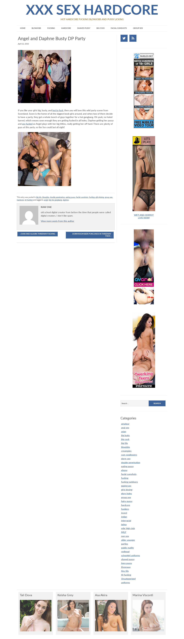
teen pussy (126, 563)
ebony (124, 470)
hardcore (66, 28)
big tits (38, 197)
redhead (125, 552)
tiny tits (125, 571)
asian (123, 432)
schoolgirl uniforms (130, 556)
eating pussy (70, 197)
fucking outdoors (129, 482)
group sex (138, 28)
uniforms (125, 583)
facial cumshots (119, 28)
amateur (125, 424)
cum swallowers (129, 455)
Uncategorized (128, 579)
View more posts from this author (57, 221)
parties (124, 544)
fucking (51, 28)
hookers (125, 509)
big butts (125, 435)
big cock (101, 28)
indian (124, 517)
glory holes (126, 494)
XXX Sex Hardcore (92, 10)
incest (124, 513)
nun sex (125, 536)
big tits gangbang (55, 200)
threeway (126, 567)
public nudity (127, 548)
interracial (126, 521)
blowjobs (36, 28)
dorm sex (125, 459)
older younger (128, 540)
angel (46, 200)
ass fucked (27, 124)
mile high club (128, 528)
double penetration (57, 197)
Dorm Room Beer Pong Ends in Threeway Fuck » (91, 235)
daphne (66, 200)
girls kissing (100, 197)
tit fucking (29, 200)
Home (22, 28)
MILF (123, 532)
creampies (126, 451)
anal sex (125, 428)
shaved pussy (83, 28)
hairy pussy (126, 501)
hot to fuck (57, 110)
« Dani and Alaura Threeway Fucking (37, 234)
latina (124, 525)
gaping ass (126, 486)
